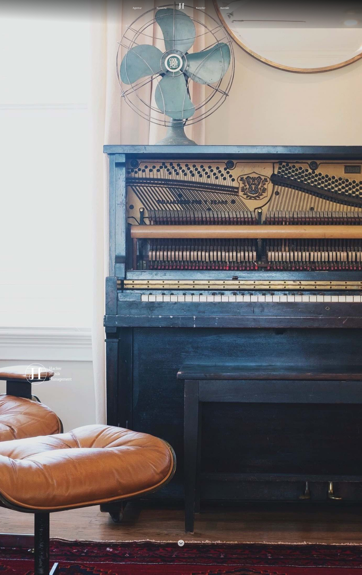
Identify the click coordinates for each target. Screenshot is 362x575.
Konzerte (162, 8)
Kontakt (224, 8)
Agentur (137, 8)
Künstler (200, 8)
